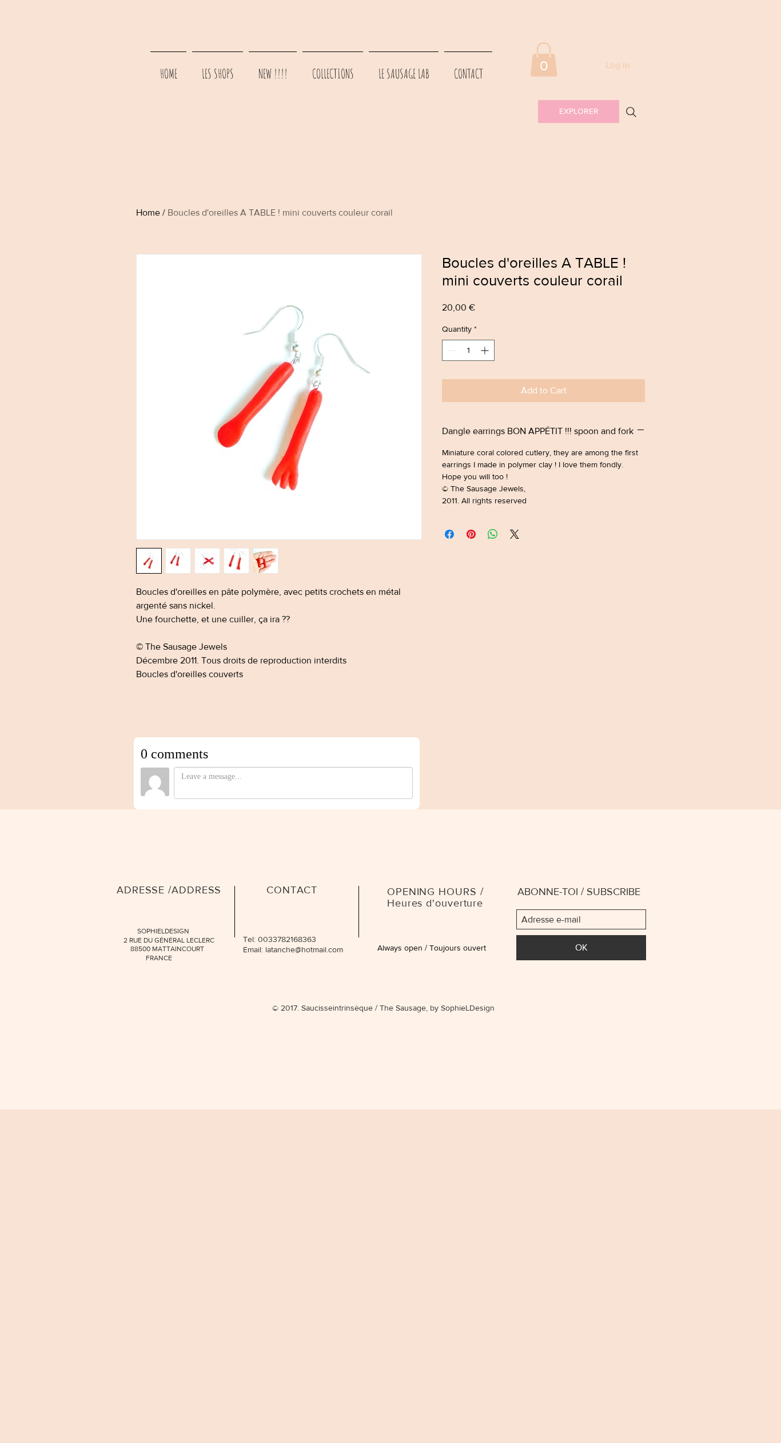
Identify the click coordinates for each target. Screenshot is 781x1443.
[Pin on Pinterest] (471, 534)
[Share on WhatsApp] (493, 534)
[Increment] (486, 350)
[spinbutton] (468, 350)
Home (148, 212)
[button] (543, 59)
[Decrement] (451, 350)
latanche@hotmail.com (304, 949)
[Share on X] (514, 534)
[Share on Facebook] (449, 534)
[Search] (631, 112)
